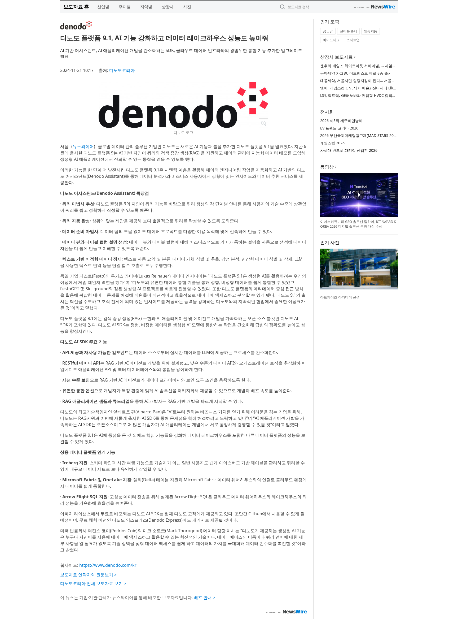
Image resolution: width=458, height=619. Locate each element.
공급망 (328, 31)
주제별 (125, 6)
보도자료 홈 (76, 6)
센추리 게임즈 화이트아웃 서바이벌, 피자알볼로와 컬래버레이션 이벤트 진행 (383, 65)
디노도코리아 (122, 70)
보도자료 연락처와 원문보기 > (88, 575)
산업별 (103, 6)
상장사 (168, 6)
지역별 (146, 6)
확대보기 (263, 123)
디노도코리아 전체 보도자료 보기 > (93, 583)
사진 (187, 6)
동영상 (327, 167)
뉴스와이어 (83, 146)
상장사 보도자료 (336, 57)
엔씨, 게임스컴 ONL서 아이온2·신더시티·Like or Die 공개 (367, 87)
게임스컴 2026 (332, 142)
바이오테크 (331, 39)
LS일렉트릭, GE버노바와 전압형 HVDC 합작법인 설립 (364, 95)
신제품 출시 (348, 31)
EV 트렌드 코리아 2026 (339, 128)
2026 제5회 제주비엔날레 (341, 120)
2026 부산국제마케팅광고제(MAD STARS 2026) (359, 135)
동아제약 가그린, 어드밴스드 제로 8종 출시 (356, 73)
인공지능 (370, 31)
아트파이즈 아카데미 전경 (340, 297)
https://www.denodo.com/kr (107, 565)
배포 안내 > (204, 597)
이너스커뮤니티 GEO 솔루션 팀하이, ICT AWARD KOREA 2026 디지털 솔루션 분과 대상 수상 (358, 224)
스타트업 (353, 39)
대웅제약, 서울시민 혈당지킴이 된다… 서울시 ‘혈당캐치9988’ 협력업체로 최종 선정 (388, 80)
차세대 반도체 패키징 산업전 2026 (348, 150)
